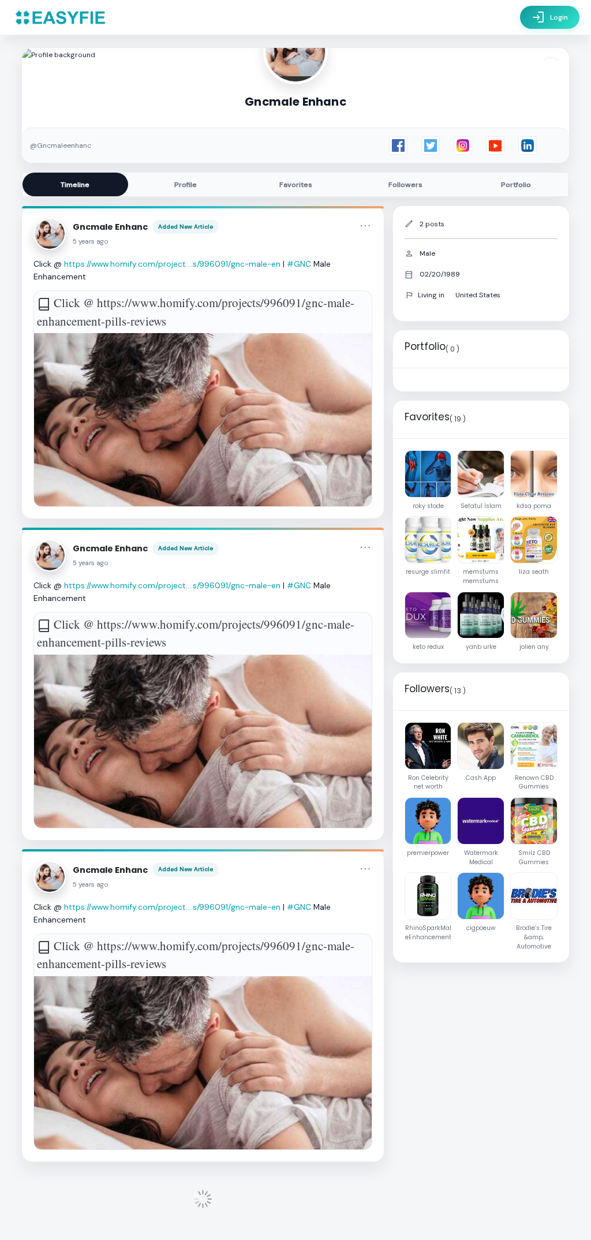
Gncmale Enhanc (110, 227)
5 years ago (91, 241)
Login (550, 17)
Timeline (75, 184)
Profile (185, 184)
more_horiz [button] (365, 226)
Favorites (295, 184)
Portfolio (516, 184)
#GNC (299, 264)
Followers (405, 184)
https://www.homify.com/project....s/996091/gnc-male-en (172, 264)
